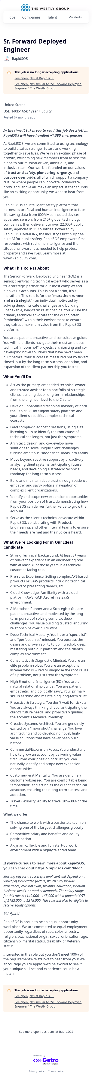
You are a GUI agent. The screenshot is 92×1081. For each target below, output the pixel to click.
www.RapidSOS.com (19, 258)
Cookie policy (56, 1071)
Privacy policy (36, 1071)
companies (31, 17)
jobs (12, 17)
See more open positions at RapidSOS (46, 1032)
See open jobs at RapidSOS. (34, 78)
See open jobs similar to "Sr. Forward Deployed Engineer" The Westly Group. (48, 86)
